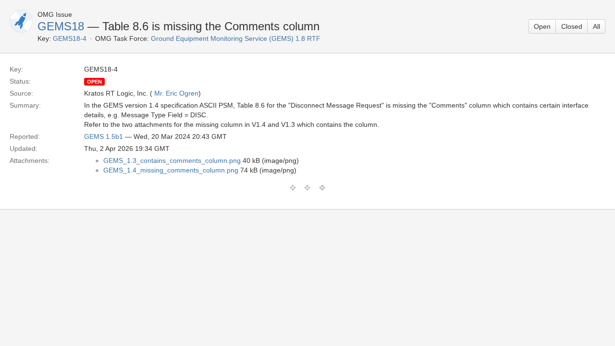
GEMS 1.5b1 (103, 136)
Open (542, 26)
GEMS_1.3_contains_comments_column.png (172, 160)
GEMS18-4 (69, 38)
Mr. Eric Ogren (176, 93)
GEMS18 (60, 26)
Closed (571, 26)
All (596, 26)
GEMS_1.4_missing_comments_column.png (170, 170)
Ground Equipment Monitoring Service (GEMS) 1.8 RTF (235, 38)
